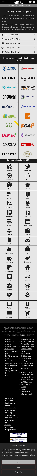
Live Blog (12, 48)
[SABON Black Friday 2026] (27, 154)
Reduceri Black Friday (27, 344)
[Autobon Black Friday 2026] (27, 68)
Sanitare (9, 299)
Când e (12, 35)
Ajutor (6, 354)
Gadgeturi (9, 244)
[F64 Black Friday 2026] (27, 125)
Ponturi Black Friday (27, 363)
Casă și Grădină (9, 207)
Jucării (27, 271)
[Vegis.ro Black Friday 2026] (9, 116)
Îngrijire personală (9, 271)
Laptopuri (9, 280)
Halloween (24, 389)
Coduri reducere (26, 358)
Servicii (28, 299)
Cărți (27, 198)
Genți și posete (9, 253)
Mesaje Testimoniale (27, 379)
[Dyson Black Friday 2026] (27, 78)
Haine (27, 253)
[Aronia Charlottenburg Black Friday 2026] (27, 97)
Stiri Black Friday (26, 356)
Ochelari (27, 280)
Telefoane (27, 308)
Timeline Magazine (27, 372)
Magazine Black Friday (28, 339)
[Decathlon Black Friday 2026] (27, 106)
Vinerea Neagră (9, 349)
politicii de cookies (26, 335)
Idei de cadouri (25, 354)
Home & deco (9, 262)
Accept (18, 462)
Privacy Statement (10, 430)
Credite (9, 225)
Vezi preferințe (18, 472)
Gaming (28, 244)
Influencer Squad (26, 394)
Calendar (12, 43)
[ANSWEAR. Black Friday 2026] (9, 97)
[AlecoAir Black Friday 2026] (9, 87)
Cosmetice (28, 216)
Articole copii (27, 170)
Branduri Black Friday (27, 341)
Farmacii (9, 235)
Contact (6, 375)
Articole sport (9, 180)
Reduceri (12, 52)
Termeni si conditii (10, 408)
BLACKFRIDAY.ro (19, 2)
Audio (27, 180)
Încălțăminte (27, 262)
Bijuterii (28, 189)
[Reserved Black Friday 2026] (9, 154)
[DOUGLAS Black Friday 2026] (9, 144)
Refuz (18, 467)
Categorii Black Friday (27, 346)
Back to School (25, 392)
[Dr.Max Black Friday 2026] (9, 135)
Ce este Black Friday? (11, 351)
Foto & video (27, 235)
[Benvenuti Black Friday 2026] (9, 106)
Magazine (12, 39)
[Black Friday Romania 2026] (15, 2)
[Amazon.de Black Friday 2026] (27, 87)
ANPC (6, 422)
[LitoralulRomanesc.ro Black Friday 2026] (9, 68)
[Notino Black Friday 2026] (9, 78)
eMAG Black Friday (26, 382)
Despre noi (7, 339)
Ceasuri (28, 207)
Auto (9, 189)
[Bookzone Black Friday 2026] (27, 135)
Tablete (9, 308)
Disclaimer (7, 425)
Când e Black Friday (10, 346)
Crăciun (23, 387)
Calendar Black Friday (27, 375)
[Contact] (33, 2)
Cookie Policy (8, 427)
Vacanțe (27, 317)
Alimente (9, 170)
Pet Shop (27, 290)
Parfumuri (9, 290)
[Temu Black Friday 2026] (27, 116)
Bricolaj (9, 198)
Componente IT (9, 216)
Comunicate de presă (27, 377)
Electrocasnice (28, 225)
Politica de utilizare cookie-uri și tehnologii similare (10, 412)
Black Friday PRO (26, 384)
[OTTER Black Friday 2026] (27, 144)
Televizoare (9, 317)
